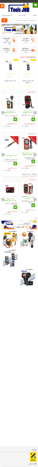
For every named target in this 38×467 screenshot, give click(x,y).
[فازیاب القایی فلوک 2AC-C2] (10, 145)
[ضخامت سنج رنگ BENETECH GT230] (28, 102)
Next (35, 113)
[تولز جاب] (19, 7)
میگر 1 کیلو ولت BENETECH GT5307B (10, 199)
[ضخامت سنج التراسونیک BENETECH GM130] (28, 144)
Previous (3, 113)
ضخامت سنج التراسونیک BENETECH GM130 (28, 153)
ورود (34, 15)
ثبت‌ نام (21, 15)
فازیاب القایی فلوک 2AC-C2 (10, 156)
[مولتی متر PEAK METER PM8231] (28, 189)
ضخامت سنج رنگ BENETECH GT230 (28, 111)
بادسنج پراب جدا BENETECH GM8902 (10, 111)
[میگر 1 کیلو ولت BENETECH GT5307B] (10, 190)
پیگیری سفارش (5, 15)
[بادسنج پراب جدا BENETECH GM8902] (10, 102)
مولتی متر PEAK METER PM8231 (28, 197)
